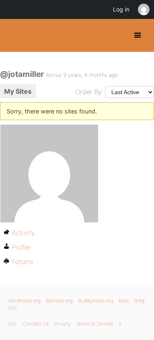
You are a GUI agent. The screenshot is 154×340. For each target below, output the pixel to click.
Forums (22, 261)
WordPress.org (24, 301)
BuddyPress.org (13, 35)
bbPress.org (59, 301)
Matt (124, 301)
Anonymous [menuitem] (143, 9)
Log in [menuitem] (121, 9)
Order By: (89, 92)
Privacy (62, 324)
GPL (13, 324)
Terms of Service (94, 324)
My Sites (18, 91)
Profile (21, 247)
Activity (23, 233)
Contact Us (36, 324)
